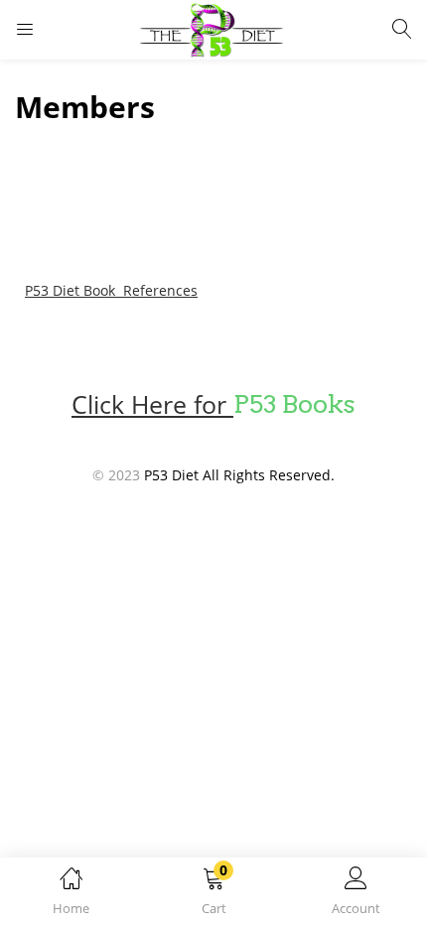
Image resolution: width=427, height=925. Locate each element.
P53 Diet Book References (111, 290)
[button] (213, 894)
